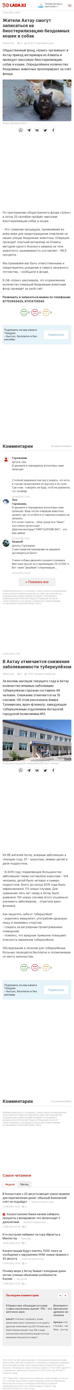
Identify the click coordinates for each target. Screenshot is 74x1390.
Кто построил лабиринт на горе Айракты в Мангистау (31, 1236)
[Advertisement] (37, 170)
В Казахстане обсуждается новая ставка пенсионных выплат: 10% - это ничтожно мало (29, 1308)
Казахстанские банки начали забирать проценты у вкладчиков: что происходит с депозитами (31, 1218)
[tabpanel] (37, 1238)
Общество (8, 43)
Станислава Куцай (44, 43)
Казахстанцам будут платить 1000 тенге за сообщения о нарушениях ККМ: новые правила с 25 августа (36, 1254)
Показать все (38, 582)
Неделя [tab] (9, 1184)
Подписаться (56, 334)
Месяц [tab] (24, 1184)
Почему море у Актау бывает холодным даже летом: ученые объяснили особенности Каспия (34, 1274)
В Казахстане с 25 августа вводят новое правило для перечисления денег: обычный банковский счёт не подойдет (36, 1197)
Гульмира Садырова (44, 674)
